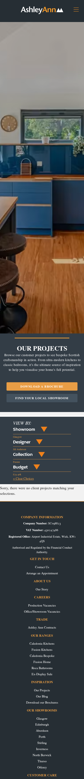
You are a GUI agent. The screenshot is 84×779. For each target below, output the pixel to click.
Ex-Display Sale (42, 674)
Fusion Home (42, 662)
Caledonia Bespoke (42, 655)
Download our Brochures (42, 702)
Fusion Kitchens (42, 649)
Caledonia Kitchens (42, 643)
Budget (20, 467)
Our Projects (42, 690)
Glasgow (42, 718)
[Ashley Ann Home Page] (42, 13)
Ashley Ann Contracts (42, 627)
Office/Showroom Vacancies (42, 611)
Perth (42, 736)
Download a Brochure (41, 386)
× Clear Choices (23, 478)
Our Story (42, 589)
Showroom (24, 429)
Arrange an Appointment (42, 573)
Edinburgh (42, 724)
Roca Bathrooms (42, 668)
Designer (21, 442)
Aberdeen (42, 730)
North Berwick (42, 755)
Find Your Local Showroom (42, 398)
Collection (23, 454)
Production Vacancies (42, 605)
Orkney (42, 767)
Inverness (42, 749)
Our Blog (42, 696)
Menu (78, 11)
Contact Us (42, 567)
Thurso (42, 761)
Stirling (42, 742)
